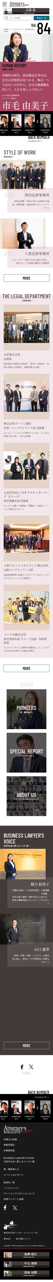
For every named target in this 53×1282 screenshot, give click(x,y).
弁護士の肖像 (10, 1139)
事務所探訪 (9, 1145)
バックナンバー (11, 1188)
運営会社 (7, 1239)
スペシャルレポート (14, 1174)
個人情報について (23, 1239)
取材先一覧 (9, 1182)
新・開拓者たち (11, 1169)
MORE (26, 278)
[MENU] (5, 3)
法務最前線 (9, 1150)
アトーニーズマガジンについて (19, 1193)
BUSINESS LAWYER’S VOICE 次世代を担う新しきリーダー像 (19, 1160)
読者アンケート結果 (14, 1199)
